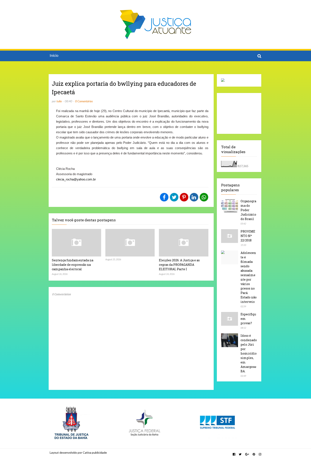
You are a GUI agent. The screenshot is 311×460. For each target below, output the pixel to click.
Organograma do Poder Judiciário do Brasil (248, 210)
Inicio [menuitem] (54, 56)
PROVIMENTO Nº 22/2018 (248, 235)
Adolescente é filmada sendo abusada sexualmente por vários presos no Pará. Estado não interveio (249, 277)
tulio (59, 101)
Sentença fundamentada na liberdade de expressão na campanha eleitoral (72, 264)
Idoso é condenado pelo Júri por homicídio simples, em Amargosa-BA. (249, 353)
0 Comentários (84, 101)
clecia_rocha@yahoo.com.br (76, 179)
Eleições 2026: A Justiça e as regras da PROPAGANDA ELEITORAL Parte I (179, 264)
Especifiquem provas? (248, 318)
